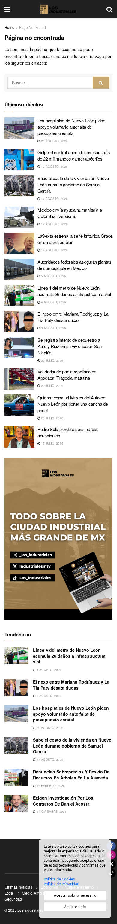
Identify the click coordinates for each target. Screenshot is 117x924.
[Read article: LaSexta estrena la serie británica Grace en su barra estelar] (19, 243)
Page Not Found (32, 27)
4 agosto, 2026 (53, 302)
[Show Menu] (7, 9)
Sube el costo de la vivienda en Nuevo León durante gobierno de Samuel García (73, 184)
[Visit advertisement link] (58, 539)
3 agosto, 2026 (53, 328)
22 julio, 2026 (51, 386)
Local (9, 893)
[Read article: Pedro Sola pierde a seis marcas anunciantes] (19, 437)
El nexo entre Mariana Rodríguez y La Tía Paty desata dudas (73, 317)
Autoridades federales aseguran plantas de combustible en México (75, 265)
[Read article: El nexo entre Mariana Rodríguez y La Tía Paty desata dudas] (19, 321)
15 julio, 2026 (51, 443)
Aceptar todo (75, 906)
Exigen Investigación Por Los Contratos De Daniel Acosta (63, 801)
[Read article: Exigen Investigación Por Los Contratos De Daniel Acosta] (16, 803)
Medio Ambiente (36, 893)
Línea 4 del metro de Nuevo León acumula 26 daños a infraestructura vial (74, 291)
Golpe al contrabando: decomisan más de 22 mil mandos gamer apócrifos (74, 155)
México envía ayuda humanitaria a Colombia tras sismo (70, 213)
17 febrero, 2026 (50, 786)
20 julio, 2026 (51, 418)
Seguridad (13, 899)
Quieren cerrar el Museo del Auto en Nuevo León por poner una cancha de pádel (73, 403)
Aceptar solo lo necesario (75, 895)
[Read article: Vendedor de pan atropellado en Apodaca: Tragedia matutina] (19, 379)
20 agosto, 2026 (54, 141)
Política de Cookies (59, 879)
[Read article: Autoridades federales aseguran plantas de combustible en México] (19, 269)
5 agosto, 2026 (53, 276)
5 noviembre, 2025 (51, 811)
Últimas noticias (18, 887)
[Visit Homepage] (58, 9)
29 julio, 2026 (51, 360)
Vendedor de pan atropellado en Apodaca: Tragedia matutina (67, 374)
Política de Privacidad (61, 884)
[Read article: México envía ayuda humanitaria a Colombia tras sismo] (19, 217)
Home (9, 27)
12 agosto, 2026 (54, 224)
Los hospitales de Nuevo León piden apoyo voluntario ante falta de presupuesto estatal (71, 126)
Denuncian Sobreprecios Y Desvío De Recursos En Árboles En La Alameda (71, 775)
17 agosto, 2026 (54, 199)
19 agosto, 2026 (54, 166)
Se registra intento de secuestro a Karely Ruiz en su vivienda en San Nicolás (70, 346)
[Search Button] (109, 9)
